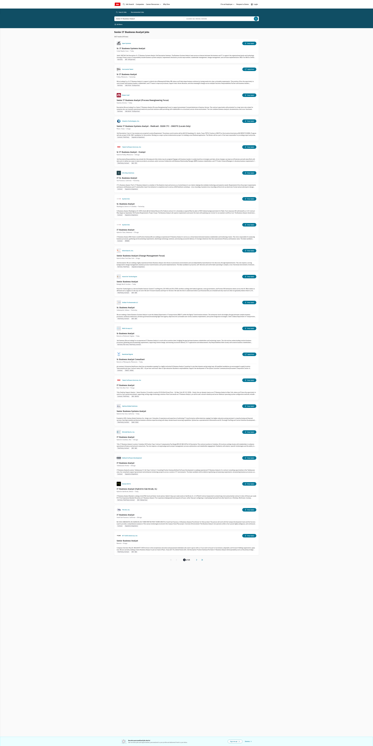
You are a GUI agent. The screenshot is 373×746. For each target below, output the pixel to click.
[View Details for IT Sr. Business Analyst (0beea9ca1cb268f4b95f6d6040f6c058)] (186, 180)
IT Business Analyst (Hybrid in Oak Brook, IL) (137, 489)
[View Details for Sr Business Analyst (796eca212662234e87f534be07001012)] (186, 336)
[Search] (256, 19)
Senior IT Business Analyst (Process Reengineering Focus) (143, 100)
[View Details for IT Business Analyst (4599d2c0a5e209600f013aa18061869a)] (186, 517)
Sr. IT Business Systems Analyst (131, 48)
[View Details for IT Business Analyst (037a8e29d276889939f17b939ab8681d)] (186, 440)
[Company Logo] (119, 43)
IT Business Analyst (125, 229)
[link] (171, 560)
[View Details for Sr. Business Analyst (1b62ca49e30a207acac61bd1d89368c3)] (186, 310)
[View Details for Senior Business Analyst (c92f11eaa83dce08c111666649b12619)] (186, 543)
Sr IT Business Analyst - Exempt (131, 152)
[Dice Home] (117, 4)
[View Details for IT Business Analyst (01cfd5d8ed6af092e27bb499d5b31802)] (186, 232)
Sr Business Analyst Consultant (131, 359)
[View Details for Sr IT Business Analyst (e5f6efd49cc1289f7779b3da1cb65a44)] (186, 77)
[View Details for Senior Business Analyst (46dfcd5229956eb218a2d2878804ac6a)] (186, 284)
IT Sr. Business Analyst (127, 178)
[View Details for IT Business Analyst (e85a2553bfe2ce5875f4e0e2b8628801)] (186, 466)
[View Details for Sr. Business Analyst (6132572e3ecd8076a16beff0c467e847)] (186, 206)
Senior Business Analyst (127, 281)
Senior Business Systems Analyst (131, 411)
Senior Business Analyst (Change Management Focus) (141, 255)
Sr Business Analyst (125, 333)
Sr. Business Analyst (126, 204)
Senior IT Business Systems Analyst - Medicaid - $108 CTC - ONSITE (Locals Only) (153, 126)
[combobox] (147, 18)
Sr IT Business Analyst (127, 74)
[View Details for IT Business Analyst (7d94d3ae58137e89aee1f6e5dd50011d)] (186, 388)
